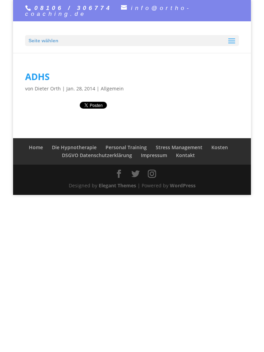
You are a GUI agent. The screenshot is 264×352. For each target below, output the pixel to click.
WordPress (183, 185)
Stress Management (179, 147)
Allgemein (112, 88)
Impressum (154, 155)
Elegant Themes (117, 185)
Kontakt (185, 155)
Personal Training (126, 147)
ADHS (37, 76)
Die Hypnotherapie (74, 147)
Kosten (219, 147)
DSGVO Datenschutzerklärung (97, 155)
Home (36, 147)
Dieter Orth (48, 88)
